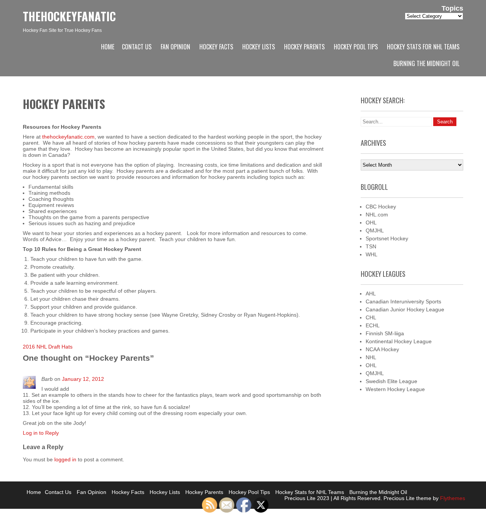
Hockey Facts (216, 46)
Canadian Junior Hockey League (405, 309)
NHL (371, 357)
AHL (371, 293)
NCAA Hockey (382, 349)
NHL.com (377, 214)
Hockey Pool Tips (356, 46)
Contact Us (136, 46)
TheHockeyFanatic (69, 16)
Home (107, 46)
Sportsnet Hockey (387, 238)
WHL (371, 254)
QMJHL (375, 230)
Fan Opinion (175, 46)
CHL (371, 317)
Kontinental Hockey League (399, 341)
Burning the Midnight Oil (426, 63)
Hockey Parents (304, 46)
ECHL (373, 325)
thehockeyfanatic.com (68, 137)
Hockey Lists (258, 46)
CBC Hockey (381, 207)
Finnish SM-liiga (385, 333)
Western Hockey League (395, 389)
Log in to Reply (41, 433)
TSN (371, 246)
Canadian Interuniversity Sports (403, 301)
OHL (371, 222)
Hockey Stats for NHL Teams (423, 46)
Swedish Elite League (391, 381)
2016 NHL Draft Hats (48, 347)
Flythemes (452, 498)
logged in (65, 459)
